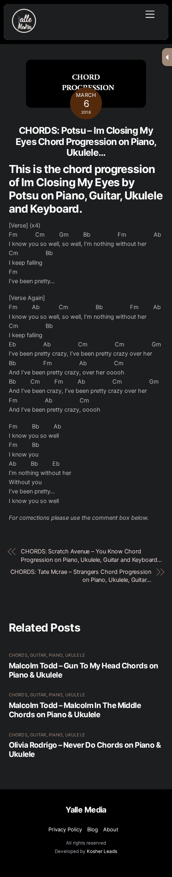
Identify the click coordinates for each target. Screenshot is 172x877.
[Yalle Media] (24, 29)
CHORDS (18, 655)
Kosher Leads (102, 851)
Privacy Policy (65, 829)
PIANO (55, 655)
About (110, 829)
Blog (92, 829)
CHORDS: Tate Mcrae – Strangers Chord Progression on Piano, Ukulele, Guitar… (81, 575)
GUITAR (38, 655)
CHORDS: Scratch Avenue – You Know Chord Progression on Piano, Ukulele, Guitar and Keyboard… (91, 555)
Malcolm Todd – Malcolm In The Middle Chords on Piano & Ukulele (75, 710)
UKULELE (75, 655)
